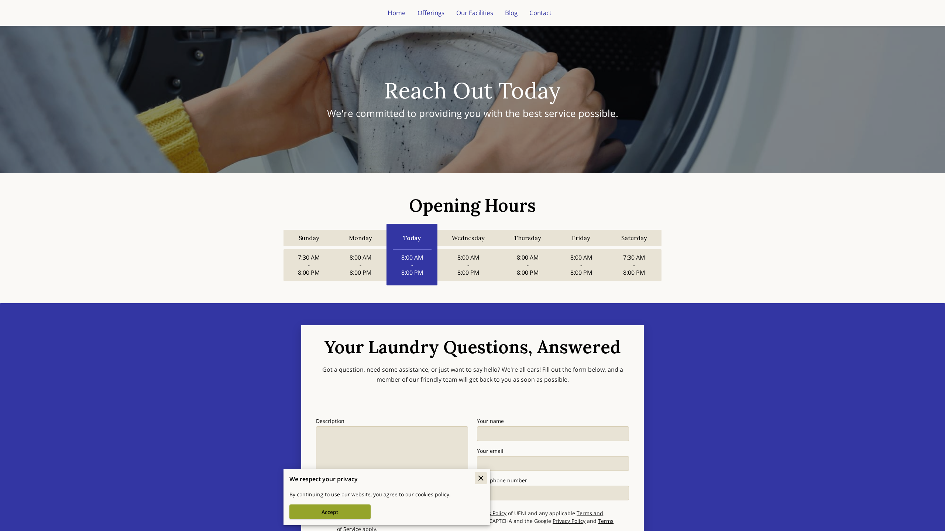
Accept (330, 512)
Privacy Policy (569, 520)
